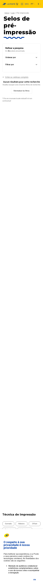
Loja (12, 13)
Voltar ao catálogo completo (16, 77)
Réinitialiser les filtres (22, 91)
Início (7, 13)
